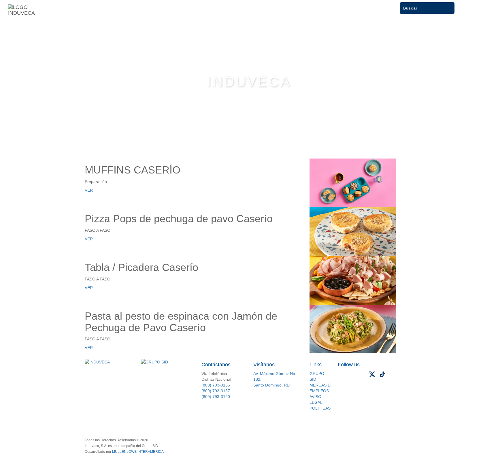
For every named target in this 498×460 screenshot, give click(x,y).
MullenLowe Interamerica (138, 452)
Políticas (320, 408)
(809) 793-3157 (215, 391)
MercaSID (320, 385)
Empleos (319, 391)
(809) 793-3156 (215, 385)
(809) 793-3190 (215, 396)
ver (89, 190)
